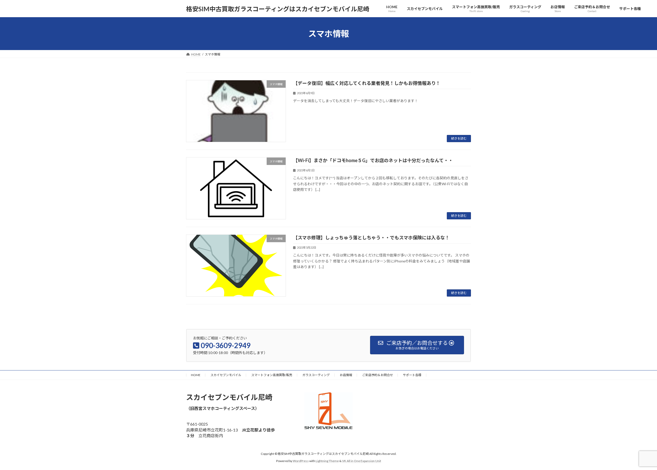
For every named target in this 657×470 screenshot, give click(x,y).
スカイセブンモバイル (225, 375)
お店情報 (346, 375)
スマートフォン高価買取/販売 (271, 375)
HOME (195, 375)
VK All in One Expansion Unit (361, 461)
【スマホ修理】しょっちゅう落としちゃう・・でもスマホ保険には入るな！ (371, 237)
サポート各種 (412, 375)
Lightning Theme (327, 461)
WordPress (301, 461)
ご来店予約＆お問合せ (377, 375)
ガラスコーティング (316, 375)
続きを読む (459, 138)
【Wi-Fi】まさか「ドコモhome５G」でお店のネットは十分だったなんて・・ (373, 160)
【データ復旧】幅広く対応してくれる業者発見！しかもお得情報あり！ (366, 83)
